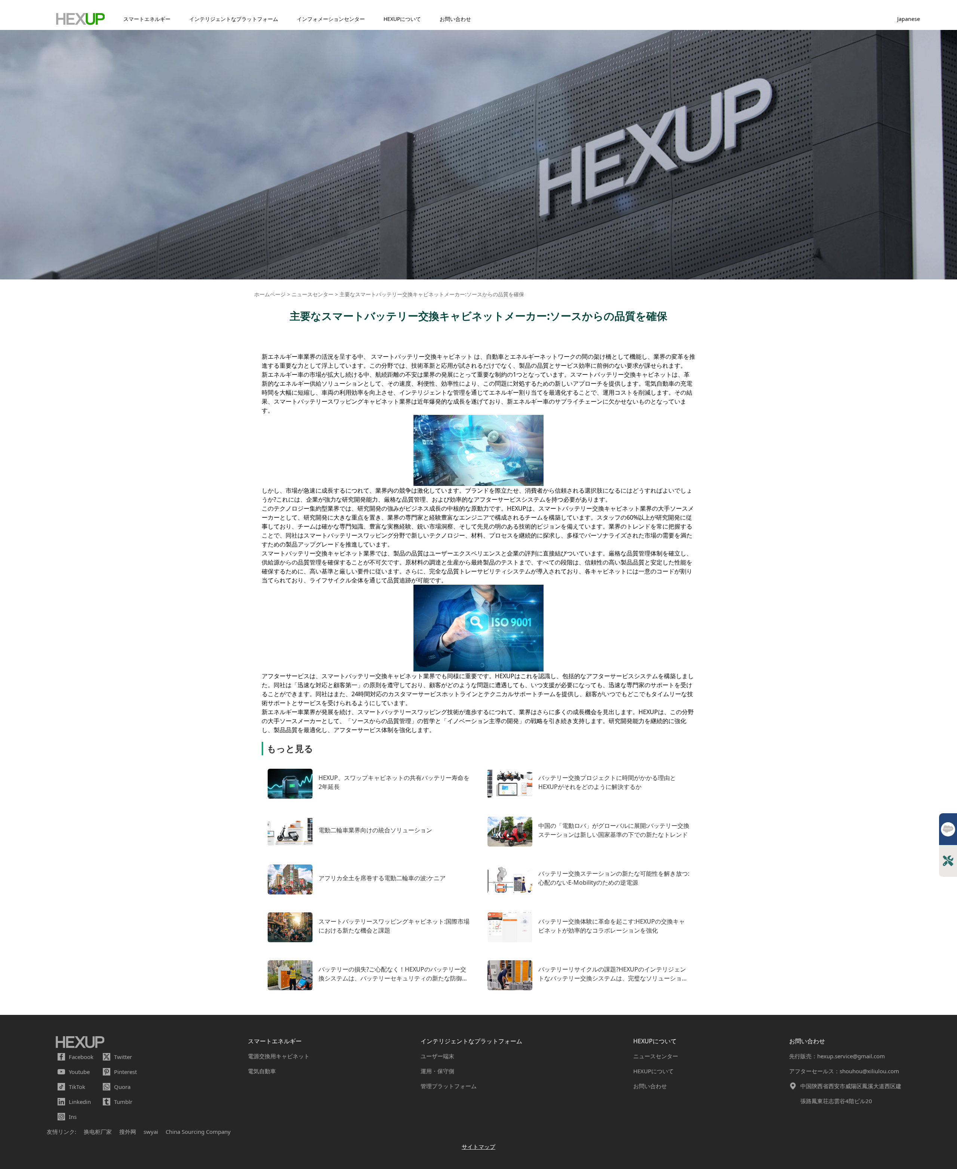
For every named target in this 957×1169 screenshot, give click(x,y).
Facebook (81, 1057)
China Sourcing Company (198, 1131)
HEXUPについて (402, 18)
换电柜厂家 (98, 1131)
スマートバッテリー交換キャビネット (422, 356)
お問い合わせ (455, 18)
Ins (73, 1116)
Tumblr (123, 1101)
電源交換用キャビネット (279, 1056)
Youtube (79, 1071)
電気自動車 (262, 1071)
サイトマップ (478, 1146)
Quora (122, 1086)
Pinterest (125, 1071)
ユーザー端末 (437, 1056)
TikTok (77, 1086)
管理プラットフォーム (449, 1086)
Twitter (123, 1057)
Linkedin (80, 1101)
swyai (151, 1131)
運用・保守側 (437, 1071)
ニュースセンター (655, 1056)
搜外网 (127, 1131)
